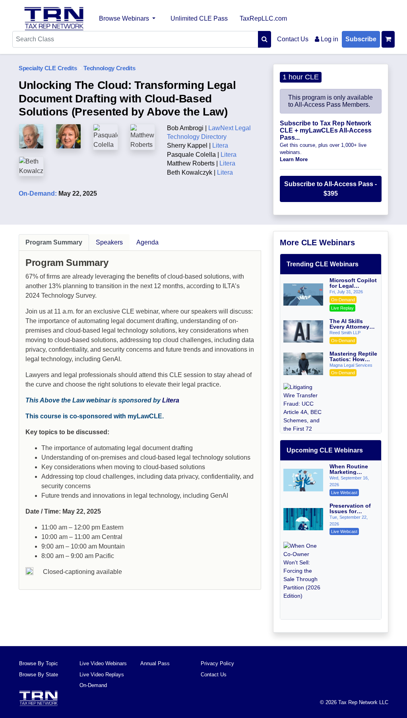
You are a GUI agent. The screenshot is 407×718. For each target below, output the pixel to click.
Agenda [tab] (147, 242)
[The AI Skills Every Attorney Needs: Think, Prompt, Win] (303, 331)
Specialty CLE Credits (48, 68)
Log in (328, 39)
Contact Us (292, 39)
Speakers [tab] (109, 242)
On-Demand (93, 685)
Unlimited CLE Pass (199, 18)
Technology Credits (109, 68)
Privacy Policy (217, 663)
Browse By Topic (38, 663)
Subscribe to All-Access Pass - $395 (330, 189)
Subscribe (360, 39)
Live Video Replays (101, 675)
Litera (170, 400)
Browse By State (38, 675)
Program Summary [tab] (53, 242)
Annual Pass (155, 663)
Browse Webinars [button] (125, 18)
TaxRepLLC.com (263, 18)
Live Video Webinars (103, 663)
